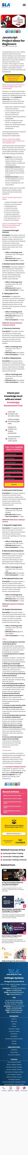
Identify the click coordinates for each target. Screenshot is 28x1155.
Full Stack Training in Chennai (14, 1070)
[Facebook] (6, 32)
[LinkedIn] (12, 32)
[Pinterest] (17, 32)
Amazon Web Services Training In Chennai (14, 1085)
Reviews (14, 1044)
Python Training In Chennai (14, 1068)
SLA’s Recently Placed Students (14, 1042)
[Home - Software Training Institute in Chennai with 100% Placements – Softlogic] (6, 4)
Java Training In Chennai (14, 1065)
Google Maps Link (15, 997)
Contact (14, 1029)
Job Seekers (14, 1039)
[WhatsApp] (14, 32)
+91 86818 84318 (16, 993)
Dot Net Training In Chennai (14, 1072)
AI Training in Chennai (14, 1082)
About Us (14, 1022)
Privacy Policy (14, 1055)
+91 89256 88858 (16, 1011)
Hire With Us (14, 1037)
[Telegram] (20, 32)
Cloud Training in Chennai (14, 1077)
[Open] (24, 5)
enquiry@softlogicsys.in (14, 995)
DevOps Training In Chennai (14, 1080)
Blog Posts (14, 1024)
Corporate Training (14, 1034)
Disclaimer (14, 1053)
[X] (9, 32)
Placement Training (14, 1032)
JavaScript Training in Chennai (15, 770)
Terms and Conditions (14, 1058)
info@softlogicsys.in (14, 1013)
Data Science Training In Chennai (14, 1075)
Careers (14, 1027)
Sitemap (14, 1047)
